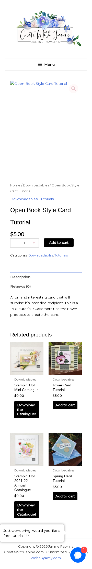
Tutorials (46, 199)
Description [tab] (20, 277)
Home (15, 185)
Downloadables (36, 185)
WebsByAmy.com (45, 558)
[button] (73, 88)
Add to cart (58, 242)
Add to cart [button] (65, 405)
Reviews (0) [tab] (20, 286)
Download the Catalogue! (26, 409)
